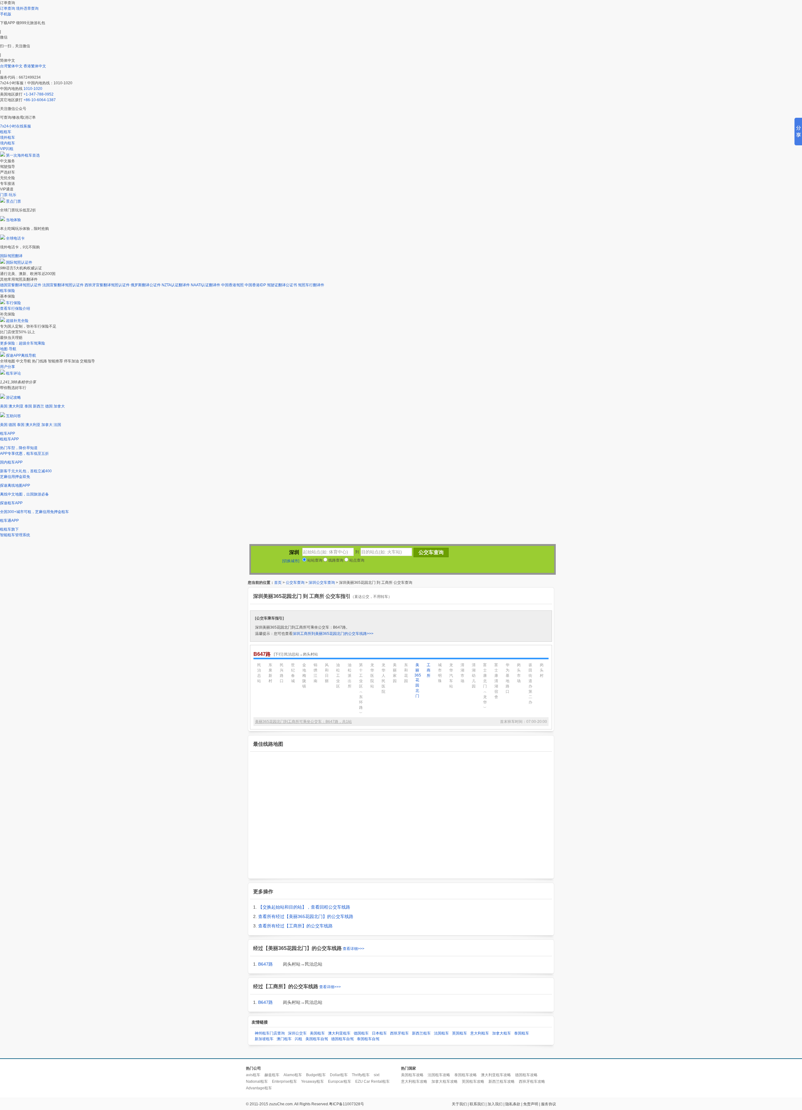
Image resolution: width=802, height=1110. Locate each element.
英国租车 (459, 1033)
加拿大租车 (501, 1033)
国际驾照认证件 (19, 262)
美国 (4, 406)
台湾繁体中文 (11, 66)
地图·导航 (8, 349)
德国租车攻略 (526, 1075)
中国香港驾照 (232, 285)
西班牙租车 (399, 1033)
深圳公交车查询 (322, 582)
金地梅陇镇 (304, 675)
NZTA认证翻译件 (176, 285)
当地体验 (13, 220)
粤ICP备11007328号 (346, 1104)
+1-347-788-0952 (38, 94)
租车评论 (13, 373)
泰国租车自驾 (368, 1039)
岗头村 (542, 670)
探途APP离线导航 (21, 355)
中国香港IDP (255, 285)
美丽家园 (395, 673)
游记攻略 (13, 397)
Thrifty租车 (361, 1075)
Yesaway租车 (312, 1081)
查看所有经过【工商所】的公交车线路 (295, 925)
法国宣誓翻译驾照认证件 (63, 285)
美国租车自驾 (316, 1039)
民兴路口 (282, 673)
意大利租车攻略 (414, 1081)
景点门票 (13, 201)
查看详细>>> (353, 949)
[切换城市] (290, 561)
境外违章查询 (27, 8)
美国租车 (317, 1033)
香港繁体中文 (34, 66)
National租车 (257, 1081)
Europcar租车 (339, 1081)
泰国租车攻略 (465, 1075)
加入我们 (495, 1104)
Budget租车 (316, 1075)
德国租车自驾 (342, 1039)
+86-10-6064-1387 (39, 100)
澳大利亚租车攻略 (496, 1075)
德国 (49, 406)
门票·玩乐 (8, 195)
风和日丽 (327, 673)
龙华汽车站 (451, 675)
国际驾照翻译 (11, 256)
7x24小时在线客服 (15, 126)
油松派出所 (350, 675)
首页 (278, 582)
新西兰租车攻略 (501, 1081)
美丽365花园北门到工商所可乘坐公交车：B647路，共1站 (303, 721)
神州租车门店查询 (270, 1033)
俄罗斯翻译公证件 (146, 285)
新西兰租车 (421, 1033)
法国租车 (441, 1033)
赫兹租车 (271, 1075)
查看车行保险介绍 (15, 308)
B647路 (265, 964)
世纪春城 (293, 673)
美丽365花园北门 (417, 680)
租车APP (7, 433)
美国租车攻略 (412, 1075)
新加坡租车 (264, 1039)
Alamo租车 (293, 1075)
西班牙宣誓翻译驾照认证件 (107, 285)
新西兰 (38, 406)
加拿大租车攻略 (444, 1081)
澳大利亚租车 (339, 1033)
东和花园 (406, 673)
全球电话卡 (15, 238)
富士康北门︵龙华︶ (485, 686)
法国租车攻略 (439, 1075)
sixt (376, 1075)
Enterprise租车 (284, 1081)
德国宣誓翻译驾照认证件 (20, 285)
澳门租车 (284, 1039)
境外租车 (7, 137)
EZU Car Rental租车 (372, 1081)
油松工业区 (338, 675)
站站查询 (314, 560)
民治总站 (259, 673)
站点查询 (356, 560)
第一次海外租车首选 (23, 155)
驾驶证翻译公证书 (282, 285)
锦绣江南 (315, 673)
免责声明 (530, 1104)
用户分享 (7, 367)
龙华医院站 (372, 675)
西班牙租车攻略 (532, 1081)
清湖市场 (462, 673)
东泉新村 (270, 673)
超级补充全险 (17, 321)
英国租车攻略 (473, 1081)
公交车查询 (295, 582)
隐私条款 (512, 1104)
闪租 (298, 1039)
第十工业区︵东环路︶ (361, 689)
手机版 (5, 14)
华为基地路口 (507, 678)
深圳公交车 (297, 1033)
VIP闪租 (6, 149)
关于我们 (459, 1104)
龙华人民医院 (383, 678)
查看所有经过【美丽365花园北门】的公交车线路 (305, 916)
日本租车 (379, 1033)
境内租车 (7, 143)
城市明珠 (440, 673)
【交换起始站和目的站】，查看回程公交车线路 (304, 907)
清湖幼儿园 (474, 675)
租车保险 (7, 290)
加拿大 (59, 406)
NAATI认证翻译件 (205, 285)
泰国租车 (521, 1033)
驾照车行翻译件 (311, 285)
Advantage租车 (259, 1088)
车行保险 (13, 303)
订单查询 (7, 8)
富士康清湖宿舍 (496, 681)
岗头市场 (519, 673)
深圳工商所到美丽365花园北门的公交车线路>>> (333, 633)
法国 (57, 425)
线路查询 (335, 560)
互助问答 (13, 416)
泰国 (28, 406)
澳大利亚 (15, 406)
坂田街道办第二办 (530, 683)
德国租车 (361, 1033)
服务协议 (548, 1104)
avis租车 (253, 1075)
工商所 (428, 670)
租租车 (5, 132)
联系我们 (477, 1104)
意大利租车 (479, 1033)
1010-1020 (32, 88)
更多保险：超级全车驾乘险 (22, 343)
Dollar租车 (339, 1075)
